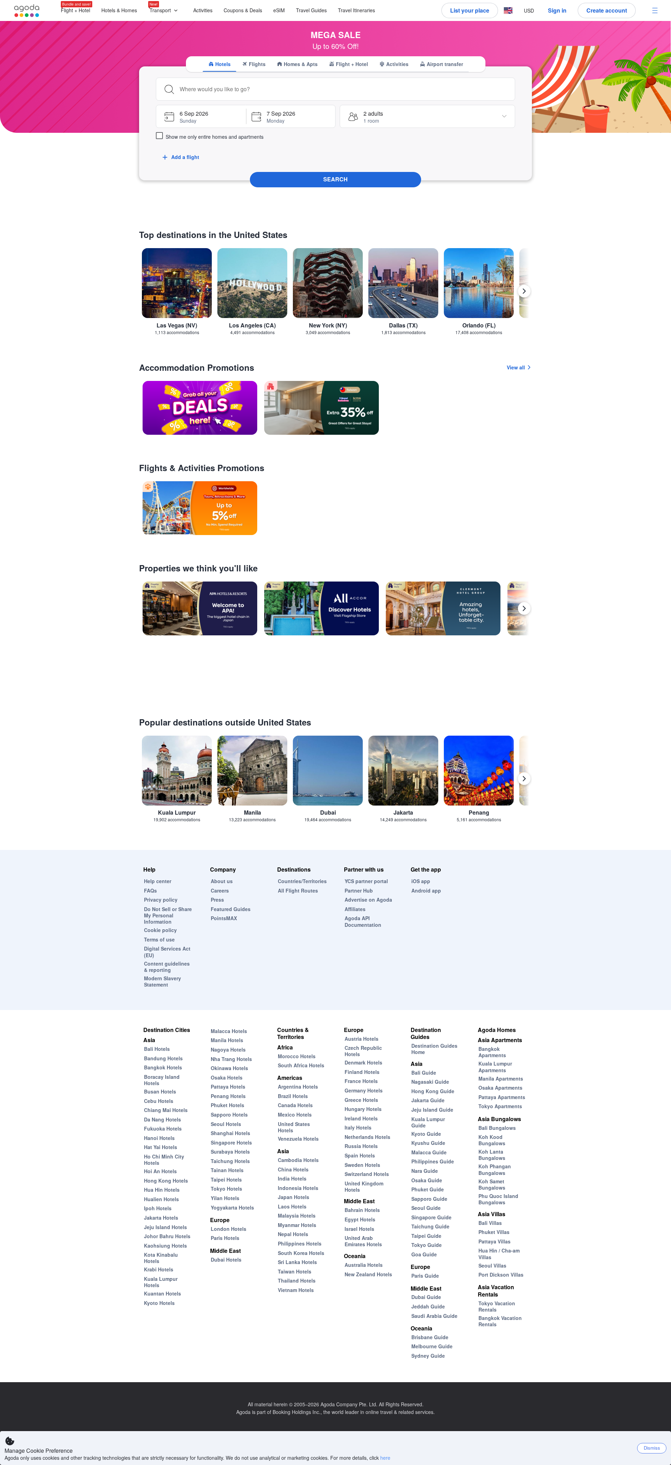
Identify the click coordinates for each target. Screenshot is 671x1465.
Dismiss (652, 1447)
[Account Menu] (655, 10)
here (385, 1457)
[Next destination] (524, 291)
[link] (200, 408)
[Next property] (524, 608)
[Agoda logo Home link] (27, 10)
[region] (335, 294)
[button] (165, 10)
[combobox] (345, 89)
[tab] (219, 64)
